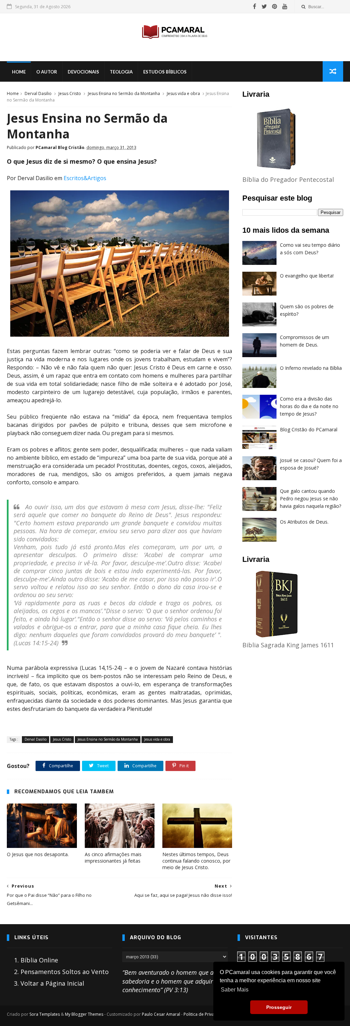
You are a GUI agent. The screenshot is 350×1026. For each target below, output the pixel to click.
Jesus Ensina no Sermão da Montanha (124, 93)
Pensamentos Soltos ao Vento (65, 972)
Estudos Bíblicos (165, 72)
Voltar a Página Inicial (52, 983)
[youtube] (284, 6)
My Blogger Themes (84, 1014)
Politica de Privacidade (206, 1014)
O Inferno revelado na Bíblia (311, 368)
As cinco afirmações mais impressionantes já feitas (113, 857)
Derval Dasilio (38, 93)
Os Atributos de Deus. (304, 521)
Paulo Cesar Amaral (161, 1014)
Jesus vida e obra (183, 93)
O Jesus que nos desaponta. (38, 854)
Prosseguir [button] (279, 1007)
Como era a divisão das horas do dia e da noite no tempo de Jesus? (309, 406)
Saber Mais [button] (234, 990)
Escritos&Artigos (85, 178)
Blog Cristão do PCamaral (308, 429)
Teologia (121, 72)
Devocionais (83, 72)
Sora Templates (44, 1014)
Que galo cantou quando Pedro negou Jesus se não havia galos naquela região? (310, 498)
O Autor (46, 72)
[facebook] (254, 6)
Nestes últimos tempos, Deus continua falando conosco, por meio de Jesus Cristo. (196, 860)
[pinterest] (274, 6)
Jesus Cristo (69, 93)
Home (19, 72)
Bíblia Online (39, 960)
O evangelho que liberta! (307, 275)
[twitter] (264, 6)
